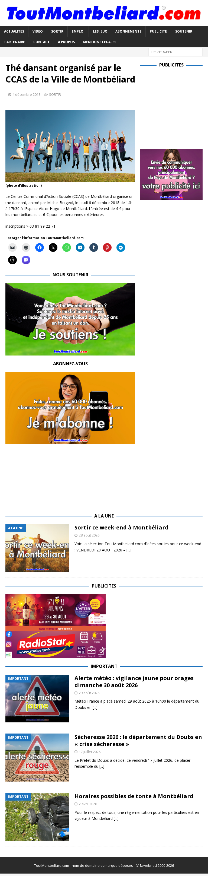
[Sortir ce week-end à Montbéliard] (37, 548)
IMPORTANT (104, 666)
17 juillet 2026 (89, 751)
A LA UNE (104, 516)
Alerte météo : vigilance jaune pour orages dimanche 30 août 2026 (134, 681)
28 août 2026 (89, 535)
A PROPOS (66, 42)
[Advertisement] (174, 107)
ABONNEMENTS (128, 31)
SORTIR (57, 31)
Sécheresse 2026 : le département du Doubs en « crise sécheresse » (138, 740)
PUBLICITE (158, 31)
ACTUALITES (14, 31)
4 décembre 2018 (26, 94)
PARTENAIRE (14, 42)
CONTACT (41, 42)
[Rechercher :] (175, 51)
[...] (128, 550)
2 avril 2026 (88, 803)
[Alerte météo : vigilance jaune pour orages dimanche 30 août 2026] (37, 699)
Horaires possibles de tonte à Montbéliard (133, 796)
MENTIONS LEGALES (99, 42)
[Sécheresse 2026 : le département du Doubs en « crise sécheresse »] (37, 758)
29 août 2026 (89, 692)
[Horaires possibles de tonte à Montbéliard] (37, 817)
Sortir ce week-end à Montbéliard (121, 527)
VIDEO (37, 31)
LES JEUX (100, 31)
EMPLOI (78, 31)
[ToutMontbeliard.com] (104, 22)
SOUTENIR (183, 31)
